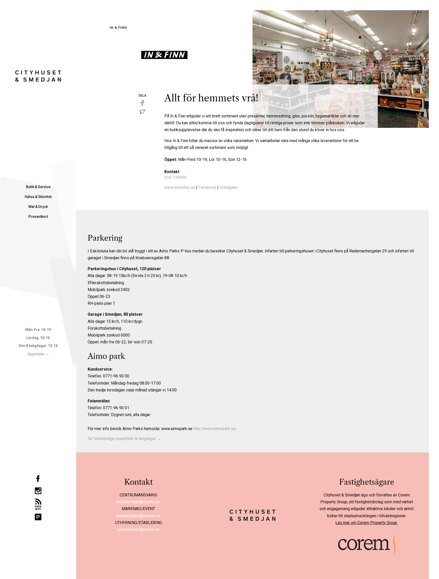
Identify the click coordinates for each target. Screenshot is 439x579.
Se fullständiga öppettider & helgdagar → (124, 438)
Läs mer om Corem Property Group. (366, 522)
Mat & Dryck (38, 207)
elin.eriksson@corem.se (138, 529)
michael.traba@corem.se (138, 501)
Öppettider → (38, 354)
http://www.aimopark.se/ (215, 428)
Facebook (207, 187)
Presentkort (38, 217)
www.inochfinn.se (179, 187)
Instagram (229, 187)
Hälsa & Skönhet (38, 197)
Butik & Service (38, 187)
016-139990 (175, 177)
